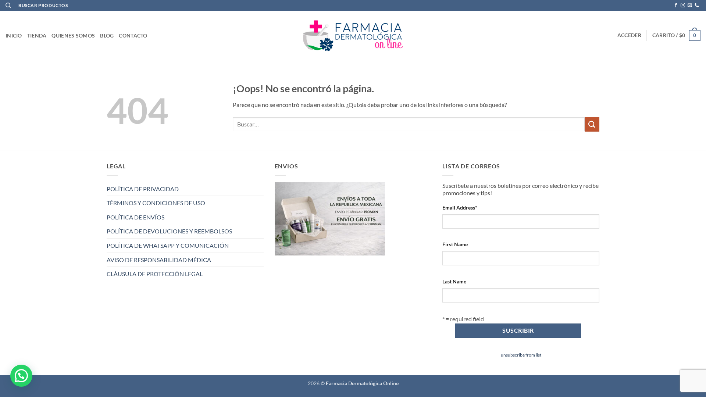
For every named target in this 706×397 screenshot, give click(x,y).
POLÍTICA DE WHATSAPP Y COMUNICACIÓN (168, 245)
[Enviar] (592, 124)
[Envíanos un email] (690, 5)
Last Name (454, 281)
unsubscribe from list (521, 355)
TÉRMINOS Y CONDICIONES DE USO (156, 202)
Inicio (14, 35)
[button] (629, 35)
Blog (107, 35)
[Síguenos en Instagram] (683, 5)
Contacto (133, 35)
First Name (455, 244)
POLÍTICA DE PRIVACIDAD (143, 188)
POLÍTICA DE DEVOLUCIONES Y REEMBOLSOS (169, 231)
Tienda (37, 35)
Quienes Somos (73, 35)
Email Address (459, 207)
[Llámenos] (697, 5)
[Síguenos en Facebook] (676, 5)
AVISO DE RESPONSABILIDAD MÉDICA (159, 259)
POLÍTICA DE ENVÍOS (135, 217)
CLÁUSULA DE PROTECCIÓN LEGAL (155, 273)
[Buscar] (8, 5)
